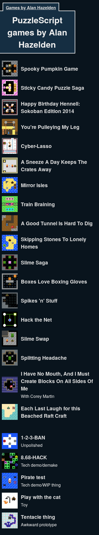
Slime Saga (34, 262)
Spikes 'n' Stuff (39, 300)
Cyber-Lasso (36, 146)
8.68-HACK (34, 457)
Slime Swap (35, 338)
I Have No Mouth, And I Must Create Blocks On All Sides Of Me (57, 381)
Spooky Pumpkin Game (49, 68)
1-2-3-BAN (33, 437)
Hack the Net (36, 319)
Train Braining (38, 204)
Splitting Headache (44, 357)
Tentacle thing (38, 516)
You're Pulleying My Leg (50, 127)
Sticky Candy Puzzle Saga (52, 87)
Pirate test (33, 477)
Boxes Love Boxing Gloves (54, 281)
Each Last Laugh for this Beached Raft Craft (50, 411)
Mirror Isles (34, 185)
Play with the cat (40, 497)
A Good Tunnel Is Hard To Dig (57, 223)
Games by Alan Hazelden (31, 8)
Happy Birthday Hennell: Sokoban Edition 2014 (50, 107)
